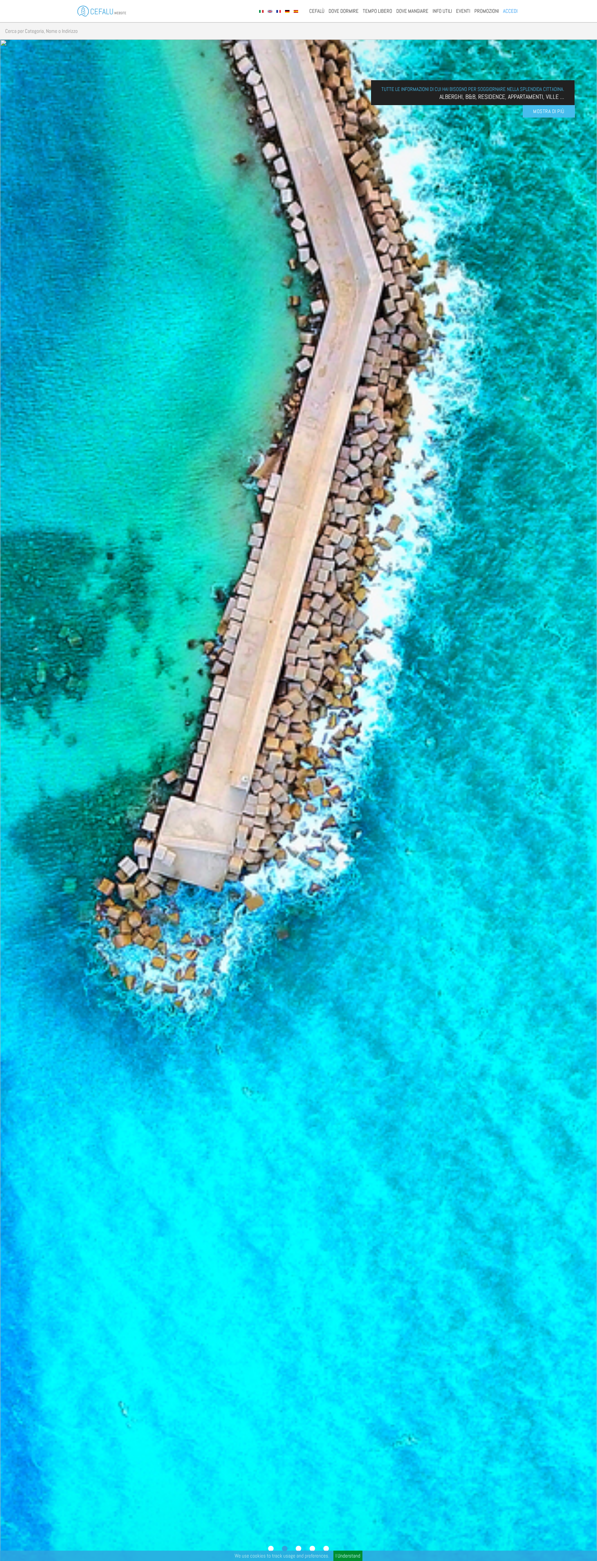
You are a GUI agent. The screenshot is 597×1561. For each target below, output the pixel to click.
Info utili (442, 11)
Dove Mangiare (412, 11)
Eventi (463, 11)
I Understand (347, 1555)
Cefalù (316, 11)
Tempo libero (377, 11)
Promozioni (486, 11)
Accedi (510, 11)
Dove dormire (344, 11)
